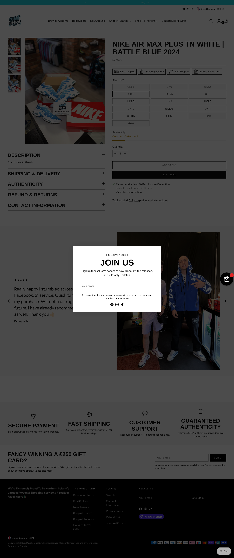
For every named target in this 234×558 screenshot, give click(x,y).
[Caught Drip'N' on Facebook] (112, 305)
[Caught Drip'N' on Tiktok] (122, 305)
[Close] (157, 249)
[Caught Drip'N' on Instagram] (117, 305)
